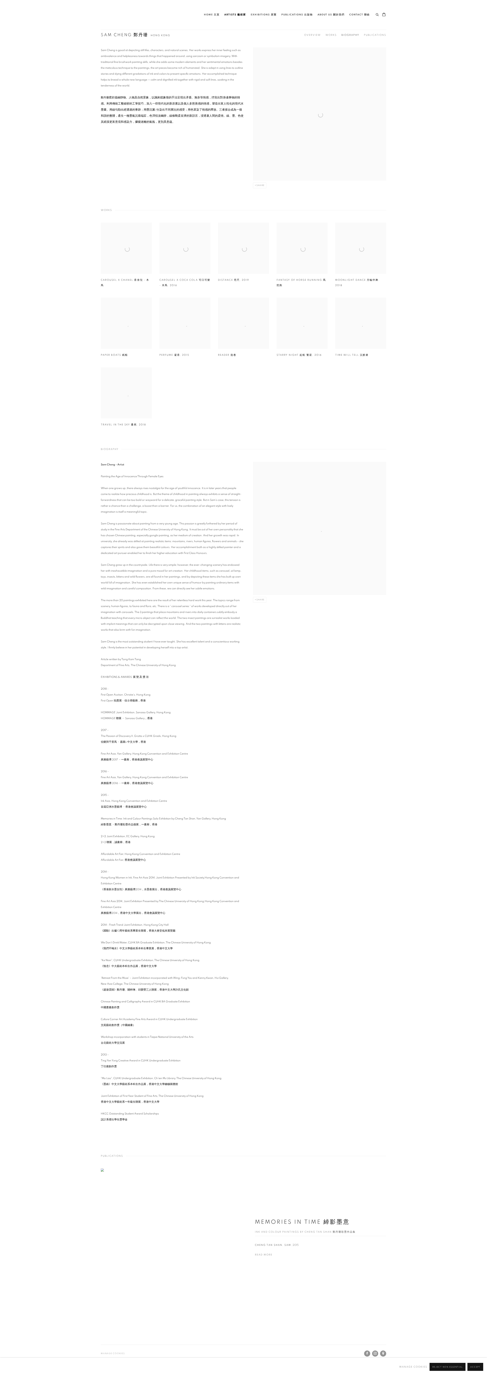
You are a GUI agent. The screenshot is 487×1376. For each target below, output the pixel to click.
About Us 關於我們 (331, 15)
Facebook (367, 1353)
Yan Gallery (110, 14)
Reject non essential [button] (447, 1367)
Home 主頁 (212, 15)
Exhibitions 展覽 (264, 15)
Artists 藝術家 (235, 15)
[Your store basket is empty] (384, 15)
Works (331, 35)
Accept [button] (475, 1367)
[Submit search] (377, 14)
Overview (312, 35)
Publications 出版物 (297, 15)
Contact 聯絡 (359, 15)
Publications (375, 35)
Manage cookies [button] (113, 1353)
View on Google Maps (383, 1353)
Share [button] (260, 185)
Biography (350, 35)
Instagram (375, 1353)
